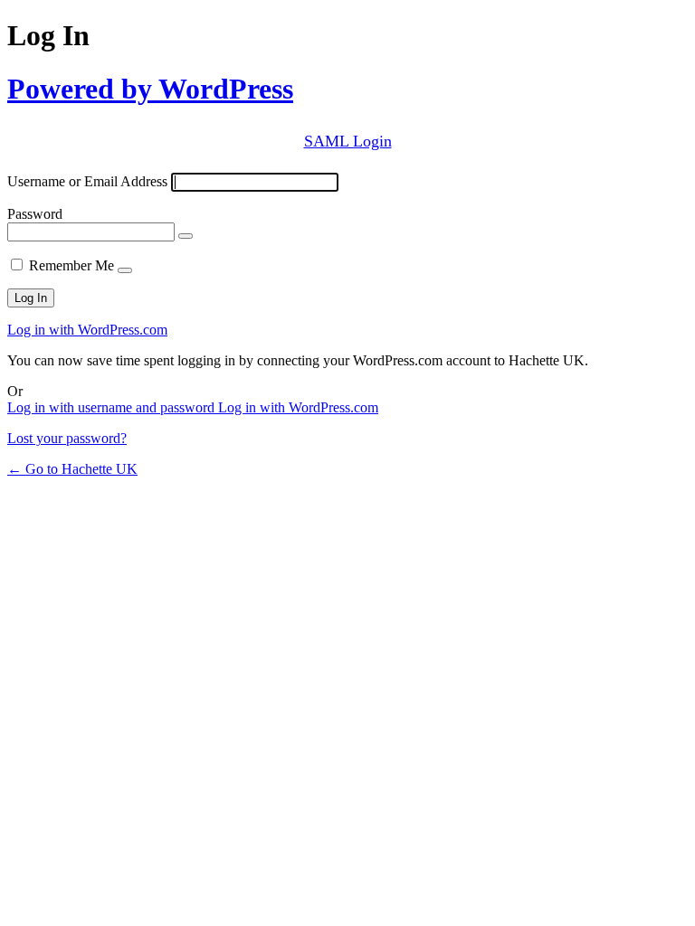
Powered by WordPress (150, 88)
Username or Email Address (87, 181)
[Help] (125, 270)
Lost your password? (67, 438)
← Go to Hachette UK (72, 469)
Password (34, 214)
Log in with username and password (112, 407)
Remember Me (71, 265)
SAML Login (348, 141)
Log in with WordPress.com (87, 329)
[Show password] (185, 236)
